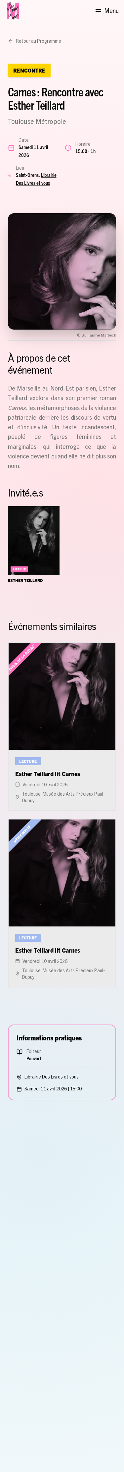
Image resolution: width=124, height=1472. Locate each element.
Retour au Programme (38, 41)
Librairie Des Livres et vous (51, 1076)
